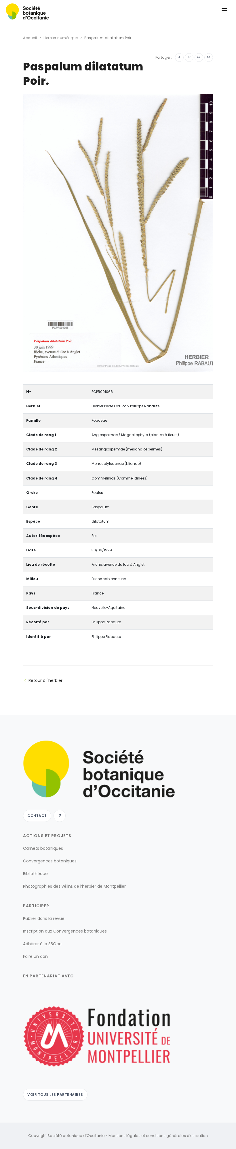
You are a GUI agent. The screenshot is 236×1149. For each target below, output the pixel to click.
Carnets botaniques (43, 848)
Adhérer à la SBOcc (42, 944)
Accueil (30, 37)
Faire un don (35, 956)
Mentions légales (124, 1135)
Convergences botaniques (50, 861)
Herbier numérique (60, 37)
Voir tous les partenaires (55, 1094)
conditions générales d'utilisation (177, 1135)
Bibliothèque (35, 873)
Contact (37, 815)
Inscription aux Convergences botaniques (65, 931)
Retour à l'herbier (45, 680)
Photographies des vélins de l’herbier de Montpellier (74, 886)
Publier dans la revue (43, 918)
